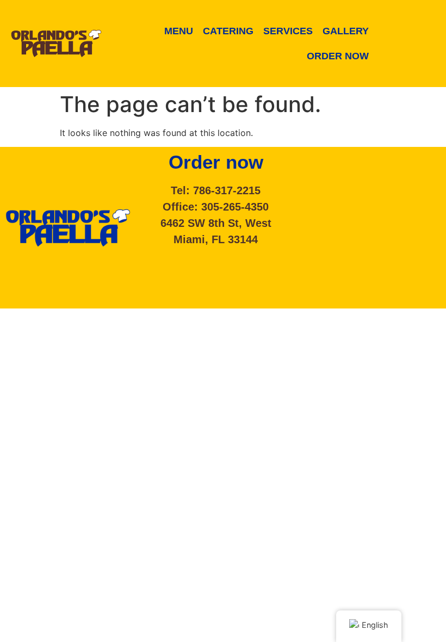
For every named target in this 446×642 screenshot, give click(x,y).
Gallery (346, 31)
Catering (228, 31)
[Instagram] (415, 60)
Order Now (338, 56)
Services (288, 31)
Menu (178, 31)
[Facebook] (415, 27)
